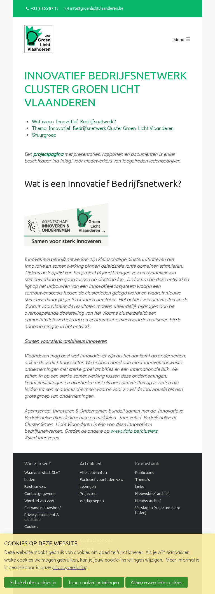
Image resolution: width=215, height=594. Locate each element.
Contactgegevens (39, 493)
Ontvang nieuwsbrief (42, 508)
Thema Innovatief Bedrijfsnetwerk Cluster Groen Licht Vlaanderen (103, 128)
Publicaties (144, 472)
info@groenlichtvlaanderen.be (96, 8)
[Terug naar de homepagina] (38, 39)
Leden (29, 479)
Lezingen (88, 486)
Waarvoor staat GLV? (42, 472)
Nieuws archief (148, 501)
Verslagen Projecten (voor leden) (157, 510)
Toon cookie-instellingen (93, 582)
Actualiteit (91, 463)
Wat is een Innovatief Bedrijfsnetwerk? (74, 121)
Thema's (142, 479)
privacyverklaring (70, 567)
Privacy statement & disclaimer (41, 517)
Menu (179, 39)
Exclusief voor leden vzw (101, 479)
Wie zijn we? (37, 463)
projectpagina (48, 153)
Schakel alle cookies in (33, 582)
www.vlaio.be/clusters (133, 430)
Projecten (88, 493)
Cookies (31, 526)
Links (139, 486)
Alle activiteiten (93, 472)
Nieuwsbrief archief (152, 493)
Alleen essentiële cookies (157, 582)
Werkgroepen (92, 501)
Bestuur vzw (35, 486)
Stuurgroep (44, 134)
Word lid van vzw (39, 501)
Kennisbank (147, 463)
